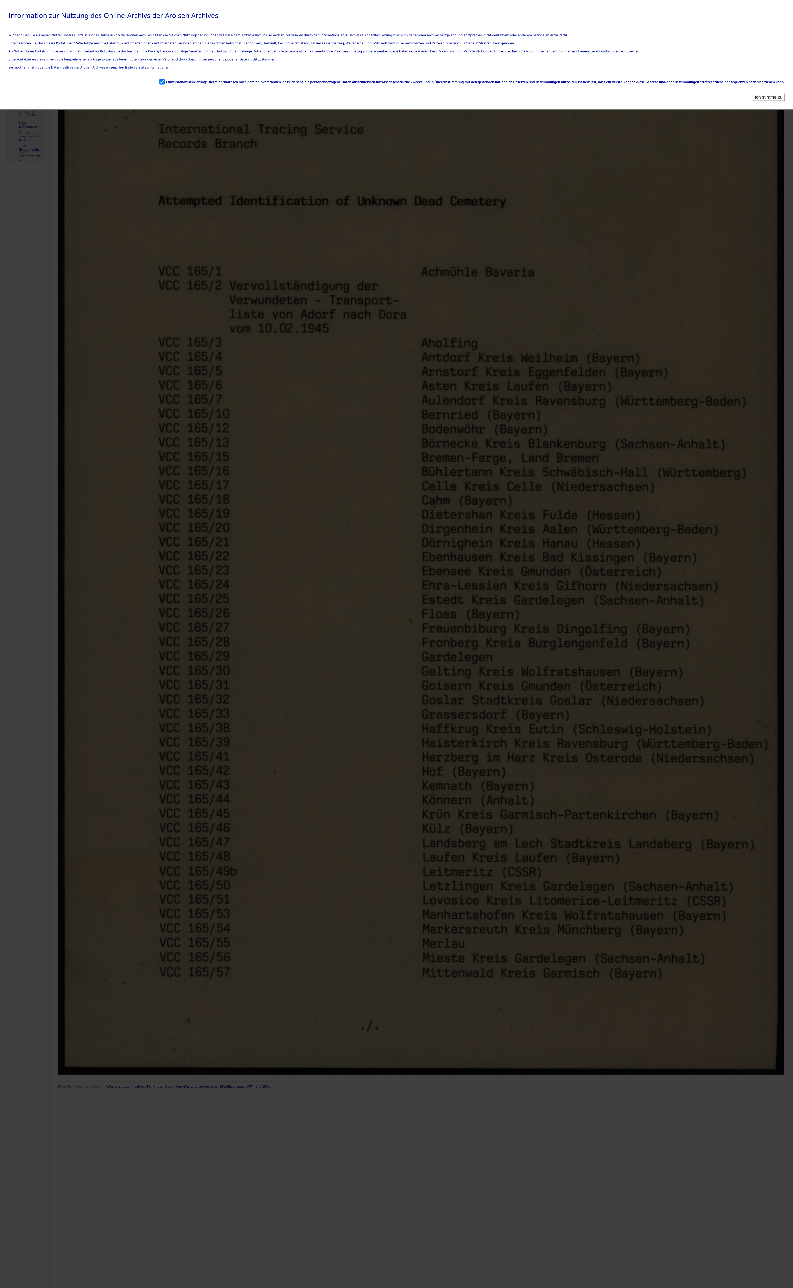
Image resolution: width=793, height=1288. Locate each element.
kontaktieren (26, 59)
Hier (121, 67)
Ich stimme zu (768, 97)
